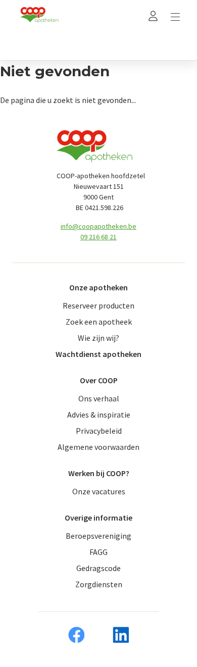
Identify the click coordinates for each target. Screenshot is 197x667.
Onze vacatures (98, 491)
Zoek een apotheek (99, 322)
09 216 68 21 (98, 236)
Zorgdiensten (98, 584)
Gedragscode (98, 568)
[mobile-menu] (175, 15)
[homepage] (39, 15)
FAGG (98, 552)
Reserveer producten (98, 305)
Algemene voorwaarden (98, 447)
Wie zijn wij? (98, 338)
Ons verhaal (98, 398)
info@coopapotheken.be (98, 226)
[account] (153, 15)
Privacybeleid (99, 431)
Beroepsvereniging (98, 536)
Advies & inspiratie (98, 414)
